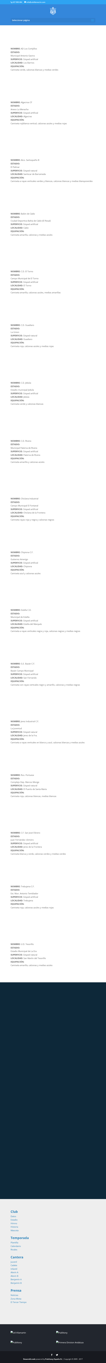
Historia (14, 1226)
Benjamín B (16, 1283)
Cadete (14, 1265)
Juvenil (14, 1261)
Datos (13, 1216)
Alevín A (14, 1272)
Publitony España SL (53, 1359)
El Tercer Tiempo (18, 1302)
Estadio (14, 1219)
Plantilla (14, 1242)
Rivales (14, 1249)
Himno (14, 1223)
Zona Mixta (16, 1298)
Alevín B (14, 1276)
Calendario (16, 1246)
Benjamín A (16, 1279)
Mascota (14, 1230)
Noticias (14, 1295)
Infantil (14, 1268)
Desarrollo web (29, 1359)
